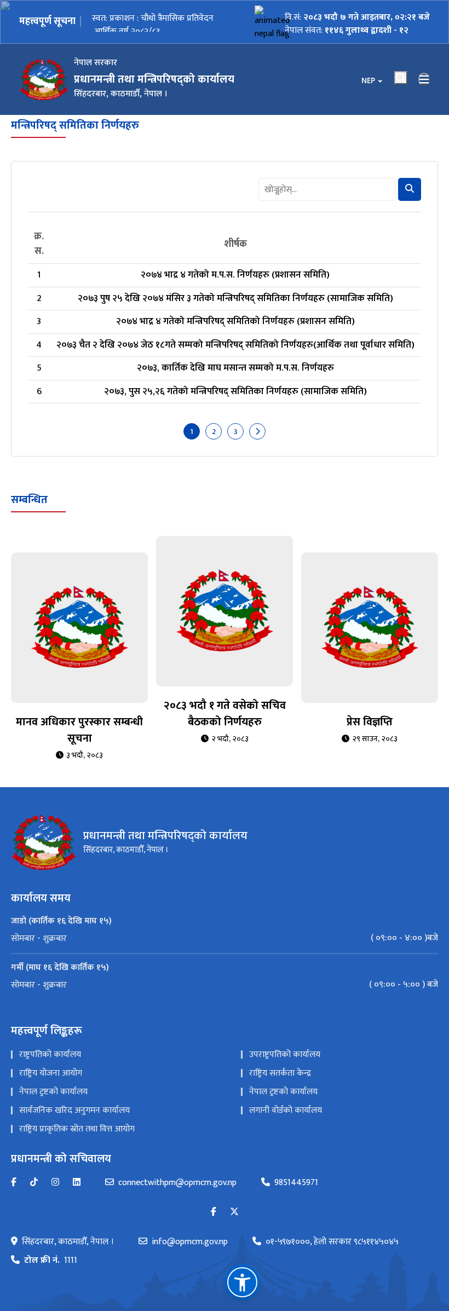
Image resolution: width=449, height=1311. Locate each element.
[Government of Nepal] (43, 79)
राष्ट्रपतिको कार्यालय (50, 1054)
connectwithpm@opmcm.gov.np (177, 1182)
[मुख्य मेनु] (424, 79)
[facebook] (213, 1212)
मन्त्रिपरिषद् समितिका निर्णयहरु (75, 125)
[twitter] (234, 1212)
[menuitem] (224, 938)
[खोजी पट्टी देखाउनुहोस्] (400, 77)
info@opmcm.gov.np (190, 1242)
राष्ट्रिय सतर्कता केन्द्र (280, 1073)
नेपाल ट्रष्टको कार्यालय (53, 1091)
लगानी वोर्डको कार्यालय (285, 1110)
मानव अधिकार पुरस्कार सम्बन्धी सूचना (79, 730)
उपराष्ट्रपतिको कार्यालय (284, 1054)
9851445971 (296, 1182)
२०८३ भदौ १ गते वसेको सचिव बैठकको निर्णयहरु (225, 713)
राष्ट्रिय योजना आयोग (50, 1073)
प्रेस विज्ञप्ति (370, 722)
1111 (50, 1260)
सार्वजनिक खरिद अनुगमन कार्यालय (74, 1110)
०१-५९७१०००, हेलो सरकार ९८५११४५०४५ (332, 1242)
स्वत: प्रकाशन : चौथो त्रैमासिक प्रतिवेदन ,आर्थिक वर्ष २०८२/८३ (153, 22)
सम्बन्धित (29, 499)
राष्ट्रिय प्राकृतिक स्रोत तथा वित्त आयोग (77, 1129)
